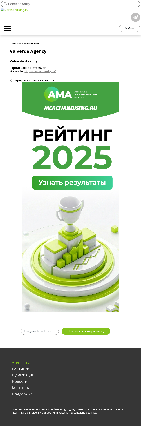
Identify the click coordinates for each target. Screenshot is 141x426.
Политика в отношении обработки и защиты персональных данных (54, 412)
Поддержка (22, 393)
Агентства (21, 362)
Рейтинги (20, 368)
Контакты (21, 387)
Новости (19, 381)
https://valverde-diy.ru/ (40, 71)
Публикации (23, 375)
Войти (129, 28)
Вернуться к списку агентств (34, 80)
